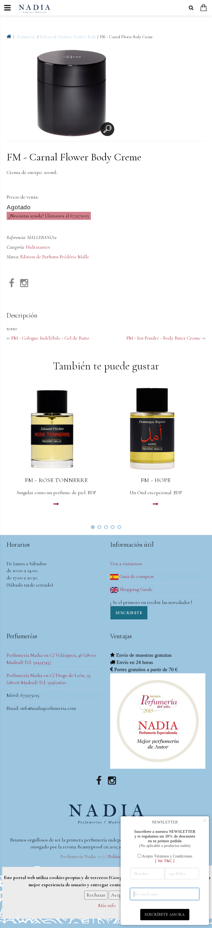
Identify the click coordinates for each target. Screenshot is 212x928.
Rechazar (95, 895)
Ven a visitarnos (126, 564)
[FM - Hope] (155, 428)
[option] (71, 94)
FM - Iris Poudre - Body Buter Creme (163, 338)
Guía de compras (136, 576)
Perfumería (26, 37)
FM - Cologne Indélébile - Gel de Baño (50, 338)
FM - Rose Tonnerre (56, 480)
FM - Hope (156, 480)
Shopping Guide (135, 589)
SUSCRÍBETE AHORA (165, 914)
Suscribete (129, 613)
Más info (107, 905)
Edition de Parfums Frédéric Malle (68, 37)
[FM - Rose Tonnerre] (56, 428)
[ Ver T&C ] (164, 861)
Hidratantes (38, 247)
